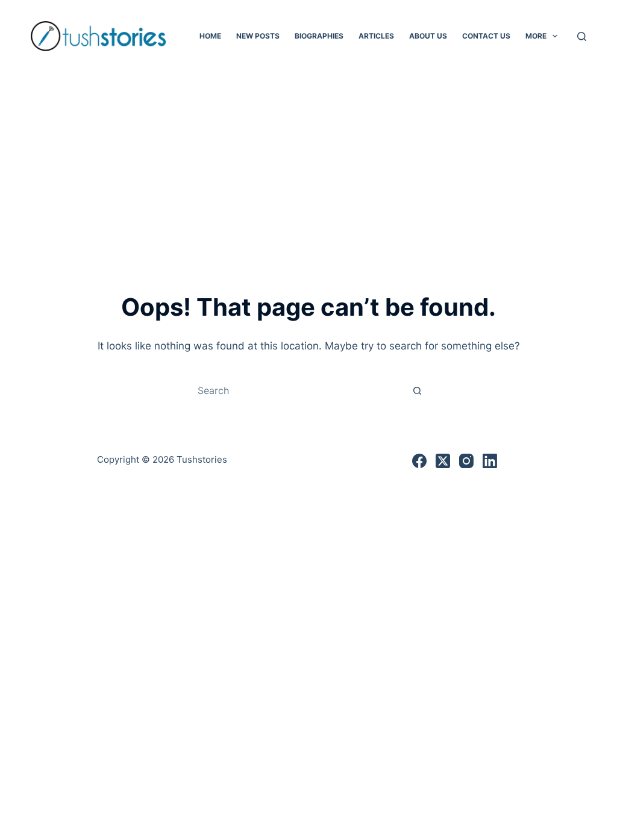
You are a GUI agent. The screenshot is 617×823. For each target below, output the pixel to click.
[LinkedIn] (490, 461)
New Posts (258, 35)
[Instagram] (466, 461)
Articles (376, 35)
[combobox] (297, 390)
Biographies (319, 35)
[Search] (581, 36)
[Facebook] (419, 461)
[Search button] (417, 390)
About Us (428, 35)
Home (210, 35)
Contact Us (486, 35)
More (536, 35)
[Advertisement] (308, 162)
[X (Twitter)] (443, 461)
